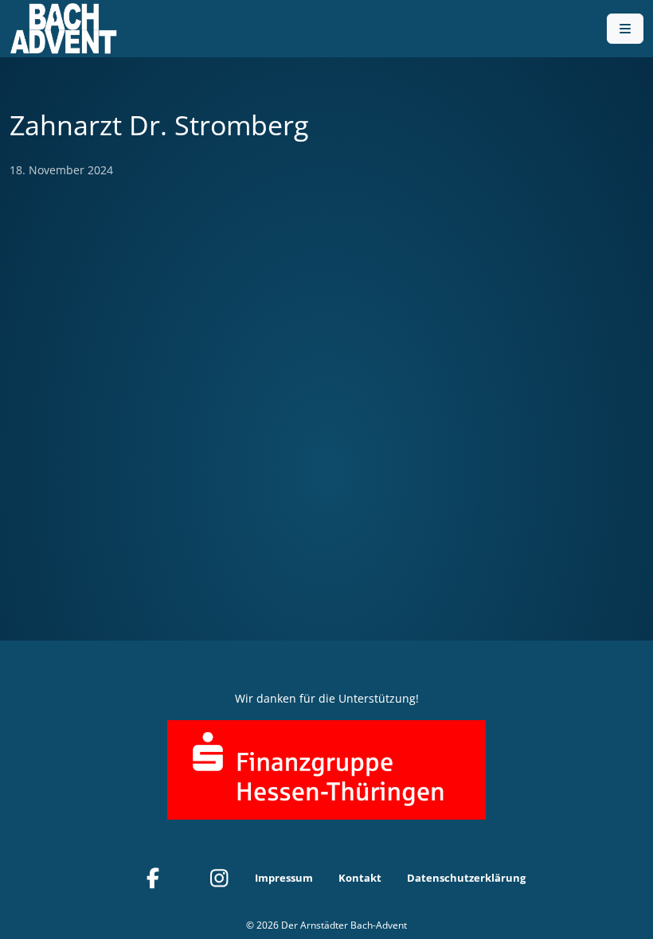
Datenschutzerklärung (466, 878)
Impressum (284, 878)
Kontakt (359, 878)
